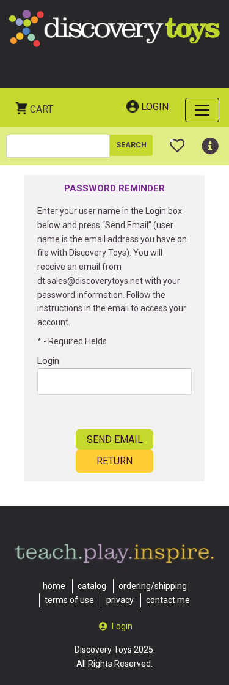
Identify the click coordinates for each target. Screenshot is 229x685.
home (54, 586)
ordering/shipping (152, 586)
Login (155, 107)
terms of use (69, 600)
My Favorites (177, 141)
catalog (92, 586)
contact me (168, 600)
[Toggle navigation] (202, 110)
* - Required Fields (72, 341)
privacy (120, 600)
